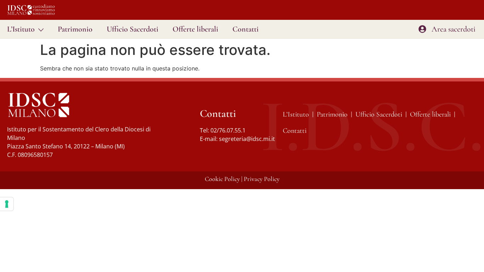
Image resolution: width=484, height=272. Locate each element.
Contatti (245, 29)
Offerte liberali (195, 29)
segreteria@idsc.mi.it (247, 139)
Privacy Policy (262, 179)
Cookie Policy (222, 179)
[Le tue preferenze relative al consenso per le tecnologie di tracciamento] (6, 204)
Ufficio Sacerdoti (132, 29)
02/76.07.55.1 (228, 130)
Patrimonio (75, 29)
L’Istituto (21, 29)
